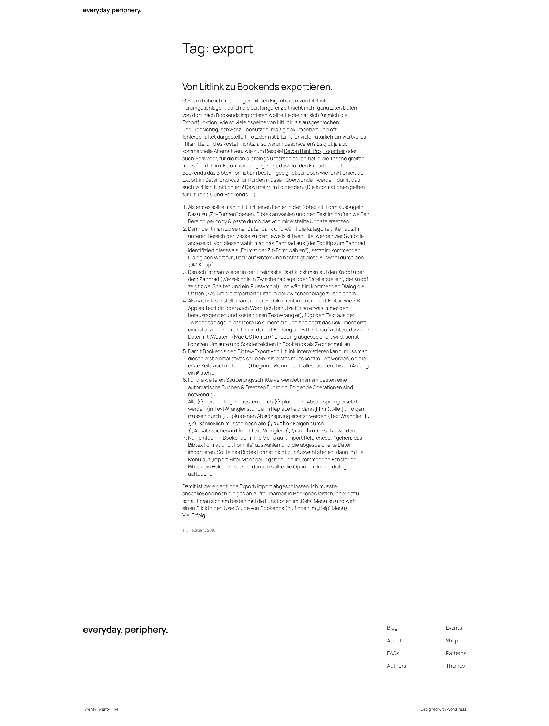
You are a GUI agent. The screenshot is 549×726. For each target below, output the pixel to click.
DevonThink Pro (302, 150)
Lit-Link (317, 100)
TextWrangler (284, 315)
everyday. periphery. (112, 10)
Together (334, 150)
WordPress (456, 709)
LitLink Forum (222, 165)
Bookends (228, 115)
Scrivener (206, 158)
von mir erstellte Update (299, 221)
